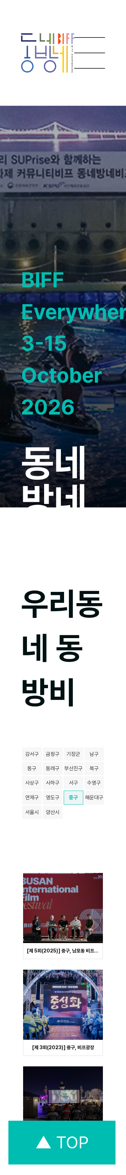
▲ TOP (62, 1142)
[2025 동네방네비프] (47, 53)
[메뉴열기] (89, 53)
